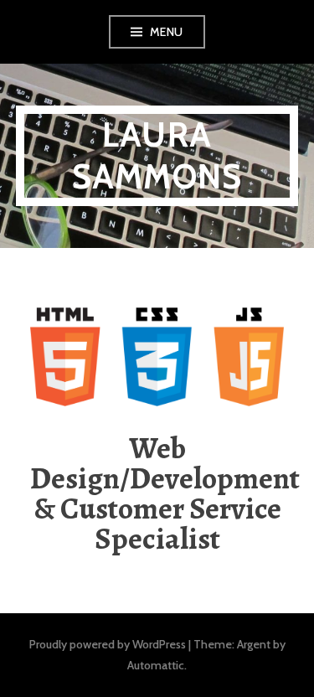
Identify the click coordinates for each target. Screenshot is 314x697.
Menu (166, 31)
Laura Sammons (157, 155)
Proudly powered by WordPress (107, 644)
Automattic (155, 665)
